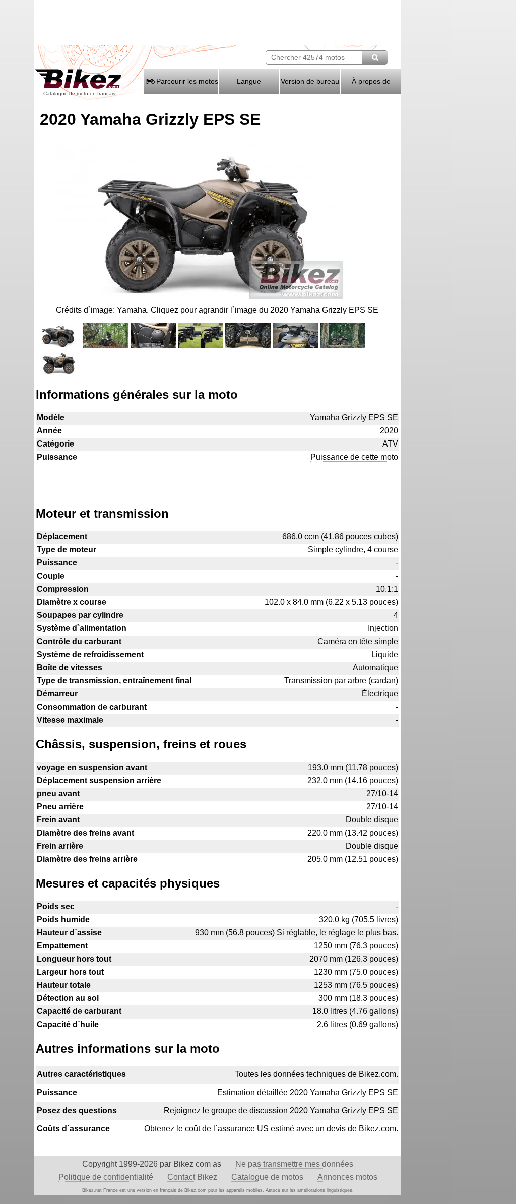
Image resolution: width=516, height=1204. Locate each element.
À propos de (371, 81)
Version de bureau (310, 81)
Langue (249, 81)
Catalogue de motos (267, 1177)
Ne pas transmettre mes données (294, 1164)
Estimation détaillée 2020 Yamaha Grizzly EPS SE (307, 1092)
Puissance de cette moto (354, 457)
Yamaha (110, 119)
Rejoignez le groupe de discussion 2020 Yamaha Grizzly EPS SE (281, 1110)
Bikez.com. (378, 1128)
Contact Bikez (192, 1177)
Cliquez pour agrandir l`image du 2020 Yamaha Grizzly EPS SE (264, 310)
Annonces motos (347, 1177)
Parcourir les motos (186, 81)
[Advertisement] (217, 479)
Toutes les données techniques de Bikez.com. (316, 1074)
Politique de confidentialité (105, 1177)
